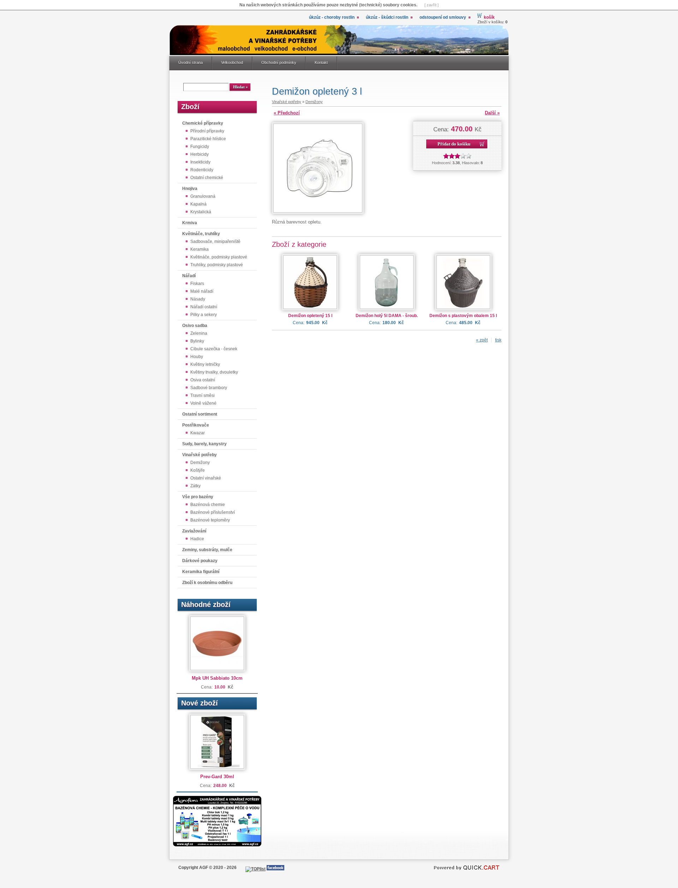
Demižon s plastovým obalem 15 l (463, 315)
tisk (498, 340)
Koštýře (197, 470)
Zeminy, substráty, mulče (207, 549)
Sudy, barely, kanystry (204, 443)
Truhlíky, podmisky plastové (216, 264)
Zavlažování (194, 531)
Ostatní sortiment (199, 414)
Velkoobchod (232, 62)
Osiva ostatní (202, 379)
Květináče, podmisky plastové (218, 257)
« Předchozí (287, 112)
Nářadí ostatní (203, 306)
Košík (489, 17)
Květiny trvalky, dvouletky (214, 372)
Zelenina (198, 333)
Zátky (195, 485)
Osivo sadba (194, 325)
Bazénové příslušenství (212, 512)
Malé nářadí (201, 291)
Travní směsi (202, 395)
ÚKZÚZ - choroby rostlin (332, 17)
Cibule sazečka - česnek (213, 348)
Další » (492, 112)
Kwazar (197, 432)
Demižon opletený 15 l (310, 315)
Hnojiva (189, 188)
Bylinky (197, 341)
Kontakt (321, 62)
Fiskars (197, 283)
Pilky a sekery (203, 314)
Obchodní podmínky (278, 62)
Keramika (199, 249)
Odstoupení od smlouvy (443, 17)
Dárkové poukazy (200, 560)
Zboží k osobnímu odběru (207, 582)
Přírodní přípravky (207, 131)
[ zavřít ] (431, 5)
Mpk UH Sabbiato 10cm (217, 678)
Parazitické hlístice (208, 138)
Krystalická (200, 211)
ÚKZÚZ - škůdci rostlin (387, 17)
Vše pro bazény (197, 496)
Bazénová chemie (207, 504)
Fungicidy (199, 146)
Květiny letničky (205, 364)
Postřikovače (195, 425)
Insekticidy (200, 162)
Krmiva (189, 222)
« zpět (482, 340)
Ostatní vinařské (205, 478)
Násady (197, 299)
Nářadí (189, 275)
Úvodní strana (190, 62)
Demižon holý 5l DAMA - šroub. (387, 315)
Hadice (197, 538)
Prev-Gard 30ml (217, 776)
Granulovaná (202, 196)
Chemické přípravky (202, 123)
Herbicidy (199, 154)
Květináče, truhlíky (201, 233)
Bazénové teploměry (210, 520)
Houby (196, 356)
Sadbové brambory (208, 387)
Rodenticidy (201, 169)
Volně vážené (203, 403)
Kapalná (198, 204)
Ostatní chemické (206, 177)
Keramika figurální (200, 571)
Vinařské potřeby (199, 454)
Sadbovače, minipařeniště (215, 241)
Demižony (200, 462)
